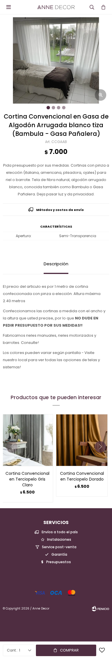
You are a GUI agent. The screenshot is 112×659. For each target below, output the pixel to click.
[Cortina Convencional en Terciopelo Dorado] (82, 440)
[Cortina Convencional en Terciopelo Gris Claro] (27, 440)
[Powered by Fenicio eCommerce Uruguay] (100, 608)
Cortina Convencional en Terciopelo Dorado (82, 476)
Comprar (69, 650)
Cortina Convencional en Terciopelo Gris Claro (27, 479)
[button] (102, 458)
